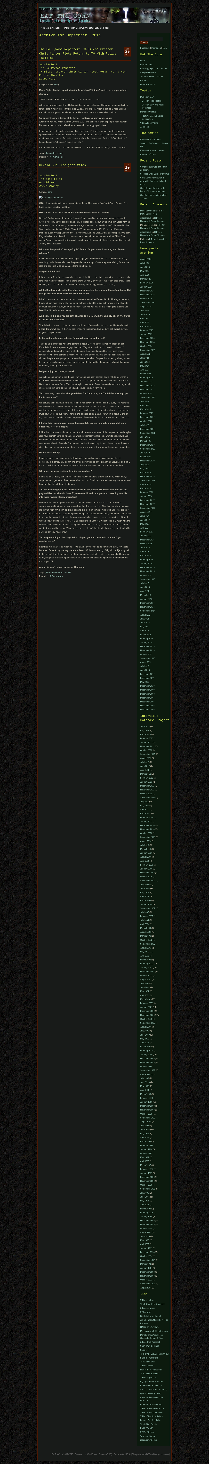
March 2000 (145, 1047)
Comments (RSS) (122, 1454)
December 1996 (147, 1177)
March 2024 (145, 374)
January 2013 (146, 742)
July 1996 (144, 1193)
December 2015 (147, 567)
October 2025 (146, 299)
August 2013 (146, 662)
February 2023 (146, 413)
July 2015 (144, 583)
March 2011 (145, 813)
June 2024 (145, 362)
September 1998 (147, 1118)
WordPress (92, 1454)
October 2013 (146, 654)
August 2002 (146, 948)
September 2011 (147, 797)
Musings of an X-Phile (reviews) (154, 1331)
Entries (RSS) (105, 1454)
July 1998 (144, 1126)
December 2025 (147, 291)
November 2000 (147, 1015)
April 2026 (144, 275)
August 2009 (146, 857)
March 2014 (145, 635)
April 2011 (144, 809)
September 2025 (147, 302)
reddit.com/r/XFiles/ (148, 1440)
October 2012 (146, 750)
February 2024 (146, 378)
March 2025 (145, 326)
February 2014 (146, 638)
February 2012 (146, 778)
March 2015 (145, 595)
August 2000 (146, 1027)
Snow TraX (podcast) (149, 1346)
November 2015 (147, 571)
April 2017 (144, 528)
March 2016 (145, 555)
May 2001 (144, 991)
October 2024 (146, 346)
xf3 (69, 572)
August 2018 (146, 484)
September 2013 (147, 658)
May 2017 (144, 524)
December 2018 (147, 476)
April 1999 (144, 1090)
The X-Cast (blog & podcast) (152, 1304)
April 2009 (144, 861)
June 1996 (145, 1197)
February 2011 (146, 817)
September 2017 (147, 508)
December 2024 (147, 338)
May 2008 (144, 892)
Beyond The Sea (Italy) (150, 1420)
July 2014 (144, 619)
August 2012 (146, 758)
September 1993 (147, 1284)
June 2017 (145, 520)
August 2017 (146, 512)
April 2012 (144, 770)
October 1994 (146, 1256)
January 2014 (146, 642)
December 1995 (147, 1220)
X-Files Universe (147, 1308)
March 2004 (145, 928)
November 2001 (147, 971)
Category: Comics (148, 154)
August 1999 (146, 1074)
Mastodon (156, 48)
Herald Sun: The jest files (62, 165)
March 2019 (145, 472)
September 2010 (147, 837)
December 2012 (147, 674)
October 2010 (146, 833)
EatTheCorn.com (57, 9)
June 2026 (145, 267)
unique (60, 153)
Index (142, 61)
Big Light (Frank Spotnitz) (151, 1381)
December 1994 (147, 1252)
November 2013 (147, 650)
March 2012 (145, 774)
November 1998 (147, 1110)
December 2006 (147, 702)
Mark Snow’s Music (148, 112)
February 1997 (146, 1169)
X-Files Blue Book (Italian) (151, 1416)
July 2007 (144, 912)
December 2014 (147, 603)
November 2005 (147, 709)
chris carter (50, 153)
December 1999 (147, 1058)
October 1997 (146, 1153)
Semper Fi (144, 1350)
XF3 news (144, 127)
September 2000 (147, 1023)
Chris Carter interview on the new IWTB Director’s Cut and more (153, 181)
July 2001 (144, 983)
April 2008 (144, 896)
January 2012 (146, 782)
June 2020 (145, 453)
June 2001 (145, 987)
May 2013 (144, 730)
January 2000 (146, 1055)
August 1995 (146, 1232)
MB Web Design (152, 1454)
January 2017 (146, 536)
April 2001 (144, 995)
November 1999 (147, 1062)
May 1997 (144, 1157)
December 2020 (147, 445)
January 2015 (146, 599)
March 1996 (145, 1209)
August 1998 (146, 1122)
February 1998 (146, 1145)
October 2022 (146, 421)
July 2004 (144, 920)
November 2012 (147, 746)
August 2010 (146, 841)
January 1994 (146, 1268)
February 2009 (146, 865)
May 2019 (144, 468)
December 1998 (147, 1106)
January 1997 (146, 1173)
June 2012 (145, 766)
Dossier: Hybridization (151, 101)
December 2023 (147, 386)
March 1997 (145, 1165)
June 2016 (145, 548)
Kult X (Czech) (146, 1428)
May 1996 (144, 1201)
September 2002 (147, 944)
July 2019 (144, 465)
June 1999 (145, 1082)
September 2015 (147, 579)
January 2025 (146, 334)
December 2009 (147, 690)
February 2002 (146, 964)
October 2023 (146, 393)
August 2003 (146, 932)
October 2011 (146, 794)
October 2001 (146, 975)
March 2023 (145, 409)
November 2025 (147, 295)
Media (143, 80)
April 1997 (144, 1161)
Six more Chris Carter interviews (154, 174)
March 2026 (145, 279)
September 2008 (147, 881)
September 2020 (147, 449)
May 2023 (144, 405)
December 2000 (147, 1011)
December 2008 (147, 694)
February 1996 (146, 1213)
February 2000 (146, 1050)
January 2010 (146, 853)
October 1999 (146, 1066)
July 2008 (144, 885)
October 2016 (146, 544)
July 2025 (144, 310)
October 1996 (146, 1185)
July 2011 (144, 802)
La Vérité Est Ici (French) (151, 1404)
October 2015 (146, 575)
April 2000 (144, 1043)
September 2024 (147, 350)
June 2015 (145, 587)
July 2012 (144, 762)
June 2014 (145, 623)
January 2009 (146, 869)
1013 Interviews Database (151, 76)
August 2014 (146, 615)
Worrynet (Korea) (147, 1436)
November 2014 (147, 607)
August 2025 (146, 307)
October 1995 (146, 1228)
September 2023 (147, 397)
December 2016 (147, 540)
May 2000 (144, 1039)
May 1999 (144, 1086)
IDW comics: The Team (150, 139)
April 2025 (144, 322)
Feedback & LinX (147, 84)
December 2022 (147, 417)
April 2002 (144, 956)
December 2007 (147, 698)
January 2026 (146, 287)
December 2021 (147, 429)
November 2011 (147, 790)
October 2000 (146, 1019)
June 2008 (145, 888)
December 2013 (147, 646)
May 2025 (144, 318)
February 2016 (146, 559)
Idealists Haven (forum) (150, 1316)
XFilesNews (145, 1312)
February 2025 (146, 330)
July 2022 (144, 425)
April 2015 (144, 591)
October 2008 (146, 877)
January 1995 (146, 1248)
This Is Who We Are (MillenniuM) (154, 1354)
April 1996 (144, 1205)
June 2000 (145, 1035)
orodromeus (145, 218)
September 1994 (147, 1260)
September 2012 (147, 754)
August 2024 (146, 354)
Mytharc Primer (147, 65)
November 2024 (147, 342)
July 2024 (144, 358)
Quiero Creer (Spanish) (150, 1393)
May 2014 (144, 627)
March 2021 (145, 441)
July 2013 (144, 666)
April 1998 (144, 1137)
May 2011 (144, 682)
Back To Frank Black (149, 1358)
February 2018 (146, 492)
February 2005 (146, 916)
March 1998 (145, 1141)
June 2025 (145, 314)
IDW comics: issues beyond (152, 150)
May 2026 (144, 271)
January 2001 (146, 1007)
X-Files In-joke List (148, 1377)
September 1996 (147, 1189)
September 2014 (147, 611)
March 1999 (145, 1094)
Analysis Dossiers (148, 72)
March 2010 (145, 849)
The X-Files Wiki (147, 1362)
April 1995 (144, 1244)
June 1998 (145, 1129)
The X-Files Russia (148, 1424)
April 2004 (144, 924)
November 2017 (147, 504)
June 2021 (145, 437)
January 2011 (146, 821)
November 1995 (147, 1224)
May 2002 (144, 952)
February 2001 (146, 1003)
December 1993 (147, 1272)
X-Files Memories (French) (152, 1408)
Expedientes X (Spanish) (151, 1385)
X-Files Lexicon (147, 1300)
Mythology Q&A (147, 97)
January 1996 (146, 1216)
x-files (64, 572)
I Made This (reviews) (149, 1327)
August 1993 (146, 1288)
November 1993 (147, 1276)
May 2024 (144, 366)
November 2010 (147, 829)
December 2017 (147, 500)
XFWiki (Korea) (147, 1432)
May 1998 (144, 1134)
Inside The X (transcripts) (151, 1370)
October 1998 (146, 1114)
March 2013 (145, 734)
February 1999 (146, 1098)
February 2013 (146, 738)
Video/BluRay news (149, 123)
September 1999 (147, 1070)
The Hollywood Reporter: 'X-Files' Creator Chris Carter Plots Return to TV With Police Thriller (77, 54)
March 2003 (145, 936)
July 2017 (144, 516)
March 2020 (145, 457)
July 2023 (144, 401)
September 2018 (147, 480)
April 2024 (144, 370)
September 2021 (147, 433)
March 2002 (145, 960)
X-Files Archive (146, 1366)
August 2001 (146, 979)
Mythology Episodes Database (153, 68)
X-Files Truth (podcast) (150, 1342)
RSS (164, 48)
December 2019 (147, 461)
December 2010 (147, 686)
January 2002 (146, 967)
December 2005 (147, 706)
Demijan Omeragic (148, 211)
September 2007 (147, 908)
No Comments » (57, 157)
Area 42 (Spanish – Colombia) (153, 1389)
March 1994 (145, 1264)
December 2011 (147, 678)
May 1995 (144, 1240)
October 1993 (146, 1280)
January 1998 (146, 1149)
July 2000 (144, 1031)
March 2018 (145, 488)
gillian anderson (52, 572)
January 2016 (146, 563)
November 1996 (147, 1181)
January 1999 (146, 1102)
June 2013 (145, 670)
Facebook (145, 48)
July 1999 (144, 1078)
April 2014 (144, 630)
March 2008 (145, 900)
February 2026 (146, 283)
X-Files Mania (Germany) (151, 1412)
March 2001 (145, 999)
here (56, 84)
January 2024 (146, 382)
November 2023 (147, 389)
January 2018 (146, 496)
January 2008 (146, 904)
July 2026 (144, 263)
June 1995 (145, 1236)
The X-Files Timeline (149, 1374)
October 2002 (146, 940)
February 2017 (146, 532)
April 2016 (144, 551)
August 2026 (146, 259)
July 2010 (144, 845)
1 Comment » (56, 576)
